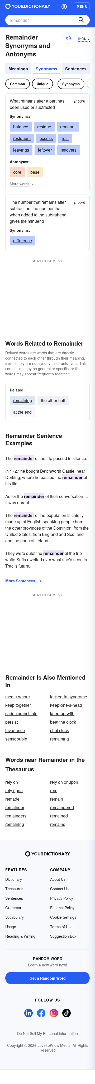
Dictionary (13, 879)
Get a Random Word (48, 978)
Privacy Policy (61, 898)
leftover (45, 150)
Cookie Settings (63, 917)
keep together (18, 705)
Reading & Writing (20, 936)
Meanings (18, 69)
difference (22, 241)
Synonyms (46, 69)
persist (11, 722)
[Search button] (81, 20)
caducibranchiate (21, 713)
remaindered (62, 807)
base (35, 172)
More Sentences (20, 581)
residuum (22, 138)
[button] (64, 6)
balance (20, 127)
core (17, 172)
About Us (57, 879)
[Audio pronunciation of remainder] (68, 38)
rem (53, 790)
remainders (15, 816)
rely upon (14, 790)
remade (12, 799)
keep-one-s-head (66, 705)
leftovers (69, 150)
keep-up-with (62, 713)
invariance (15, 730)
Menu (82, 6)
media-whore (17, 697)
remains (57, 824)
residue (44, 127)
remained (59, 816)
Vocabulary (14, 917)
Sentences (76, 69)
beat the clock (63, 722)
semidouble (16, 739)
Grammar (13, 907)
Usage (10, 926)
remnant (67, 127)
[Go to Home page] (27, 6)
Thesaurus (14, 888)
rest (65, 138)
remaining (22, 400)
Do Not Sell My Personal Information (47, 1033)
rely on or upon (64, 782)
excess (46, 138)
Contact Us (59, 888)
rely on (11, 782)
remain (56, 799)
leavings (21, 150)
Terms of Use (61, 926)
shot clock (59, 730)
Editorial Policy (62, 907)
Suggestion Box (63, 936)
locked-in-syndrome (68, 697)
